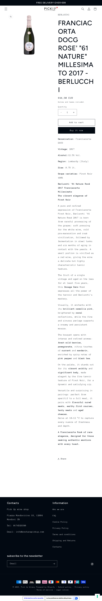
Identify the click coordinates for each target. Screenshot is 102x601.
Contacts (57, 547)
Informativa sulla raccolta (33, 598)
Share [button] (63, 459)
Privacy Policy (61, 528)
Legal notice (62, 590)
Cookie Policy (60, 522)
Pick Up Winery (28, 587)
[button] (6, 9)
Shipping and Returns (64, 540)
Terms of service (45, 590)
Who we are (58, 509)
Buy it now (76, 130)
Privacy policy (82, 587)
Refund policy (65, 587)
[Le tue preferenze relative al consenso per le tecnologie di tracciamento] (97, 596)
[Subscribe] (54, 563)
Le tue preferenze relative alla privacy (58, 598)
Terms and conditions (64, 534)
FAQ (54, 516)
